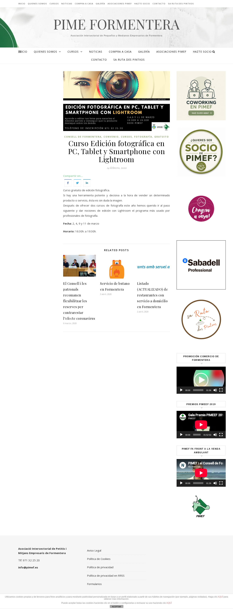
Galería (100, 3)
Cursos (54, 3)
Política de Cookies (98, 559)
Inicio (21, 3)
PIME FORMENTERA (116, 24)
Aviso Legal (94, 550)
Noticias (66, 3)
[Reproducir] (181, 390)
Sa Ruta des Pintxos (181, 3)
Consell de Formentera (82, 136)
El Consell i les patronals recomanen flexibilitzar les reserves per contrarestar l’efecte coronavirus (79, 301)
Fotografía (143, 136)
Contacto (159, 3)
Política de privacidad (100, 567)
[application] (201, 380)
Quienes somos (37, 3)
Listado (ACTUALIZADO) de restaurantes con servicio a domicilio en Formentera (152, 295)
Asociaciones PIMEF (120, 3)
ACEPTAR (116, 607)
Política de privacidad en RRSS (106, 575)
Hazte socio (142, 3)
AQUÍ (220, 597)
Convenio (111, 136)
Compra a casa (84, 3)
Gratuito (161, 136)
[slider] (198, 390)
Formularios (94, 584)
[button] (201, 380)
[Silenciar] (215, 390)
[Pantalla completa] (221, 390)
